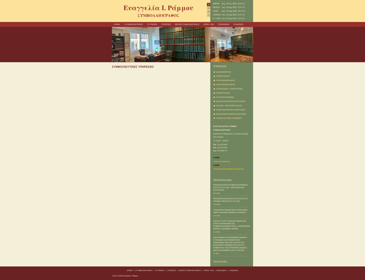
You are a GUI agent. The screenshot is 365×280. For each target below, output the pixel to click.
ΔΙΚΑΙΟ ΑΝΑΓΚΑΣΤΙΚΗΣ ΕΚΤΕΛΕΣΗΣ (230, 101)
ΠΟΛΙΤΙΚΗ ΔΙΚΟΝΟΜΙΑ (225, 97)
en (209, 8)
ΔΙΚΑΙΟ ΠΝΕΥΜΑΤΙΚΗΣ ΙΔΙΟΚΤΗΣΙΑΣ (230, 110)
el (208, 4)
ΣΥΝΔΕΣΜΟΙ (238, 24)
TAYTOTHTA (220, 261)
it (208, 15)
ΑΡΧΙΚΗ (117, 24)
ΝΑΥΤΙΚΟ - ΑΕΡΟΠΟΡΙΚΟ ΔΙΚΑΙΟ (229, 106)
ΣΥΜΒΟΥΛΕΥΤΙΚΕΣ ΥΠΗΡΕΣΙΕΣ (228, 118)
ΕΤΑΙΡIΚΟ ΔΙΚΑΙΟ (223, 76)
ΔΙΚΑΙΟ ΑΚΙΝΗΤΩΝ (223, 72)
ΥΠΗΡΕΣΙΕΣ (166, 24)
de (209, 12)
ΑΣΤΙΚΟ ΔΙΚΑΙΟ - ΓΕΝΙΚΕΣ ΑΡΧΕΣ (229, 89)
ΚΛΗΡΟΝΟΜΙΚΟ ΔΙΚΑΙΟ (225, 80)
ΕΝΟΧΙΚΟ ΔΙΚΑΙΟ (223, 93)
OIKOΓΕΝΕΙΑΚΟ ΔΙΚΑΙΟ (225, 85)
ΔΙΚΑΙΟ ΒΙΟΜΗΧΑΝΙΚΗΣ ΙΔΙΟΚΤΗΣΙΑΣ (231, 114)
